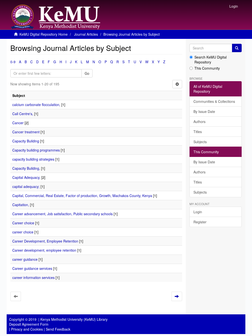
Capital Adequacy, (26, 177)
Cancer (18, 122)
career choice (22, 231)
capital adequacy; (26, 186)
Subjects (200, 141)
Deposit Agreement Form (28, 324)
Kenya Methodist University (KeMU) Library (74, 319)
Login (197, 211)
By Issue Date (204, 111)
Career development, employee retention (44, 250)
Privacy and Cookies (27, 329)
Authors (199, 121)
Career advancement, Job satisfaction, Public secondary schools (62, 213)
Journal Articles (86, 34)
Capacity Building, (26, 168)
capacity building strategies (33, 159)
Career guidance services (32, 268)
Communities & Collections (214, 101)
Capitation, (20, 204)
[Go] (237, 48)
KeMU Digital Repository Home (43, 34)
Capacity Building (25, 140)
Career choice (23, 222)
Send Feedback (58, 329)
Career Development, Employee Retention (45, 241)
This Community (207, 68)
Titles (197, 131)
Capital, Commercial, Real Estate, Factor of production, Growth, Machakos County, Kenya (82, 195)
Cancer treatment (26, 131)
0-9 (13, 61)
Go (87, 73)
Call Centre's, (22, 113)
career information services (33, 277)
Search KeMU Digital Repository (210, 59)
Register (199, 221)
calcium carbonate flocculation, (36, 104)
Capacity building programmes (36, 150)
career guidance (25, 259)
